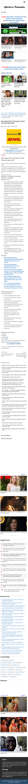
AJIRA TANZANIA (9, 113)
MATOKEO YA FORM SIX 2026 (16, 17)
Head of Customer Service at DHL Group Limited (14, 365)
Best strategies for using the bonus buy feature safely (14, 565)
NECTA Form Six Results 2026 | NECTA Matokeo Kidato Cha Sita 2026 (13, 614)
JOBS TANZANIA (15, 114)
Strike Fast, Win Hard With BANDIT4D (11, 653)
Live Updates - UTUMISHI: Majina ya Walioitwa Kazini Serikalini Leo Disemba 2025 (13, 391)
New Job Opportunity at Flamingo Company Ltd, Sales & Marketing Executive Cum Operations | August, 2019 (13, 560)
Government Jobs (5, 662)
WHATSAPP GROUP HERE (17, 67)
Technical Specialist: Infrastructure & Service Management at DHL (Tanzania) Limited (13, 383)
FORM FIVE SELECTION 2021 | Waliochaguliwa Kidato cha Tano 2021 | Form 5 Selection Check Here (13, 570)
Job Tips (2, 669)
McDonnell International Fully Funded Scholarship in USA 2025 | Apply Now (12, 575)
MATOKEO (18, 669)
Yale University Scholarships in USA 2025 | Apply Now (14, 586)
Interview (3, 667)
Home (2, 113)
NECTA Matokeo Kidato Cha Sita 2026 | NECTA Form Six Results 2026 (13, 617)
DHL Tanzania (4, 114)
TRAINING (17, 674)
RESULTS (2, 674)
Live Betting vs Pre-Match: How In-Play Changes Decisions (13, 629)
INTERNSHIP (14, 665)
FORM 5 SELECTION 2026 (14, 18)
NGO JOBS (9, 672)
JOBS (9, 114)
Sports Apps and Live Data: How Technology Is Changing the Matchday (13, 600)
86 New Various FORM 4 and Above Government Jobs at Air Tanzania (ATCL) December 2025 (14, 405)
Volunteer (11, 676)
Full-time (8, 174)
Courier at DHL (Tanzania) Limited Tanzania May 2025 (7, 355)
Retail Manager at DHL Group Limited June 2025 (14, 374)
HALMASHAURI (16, 662)
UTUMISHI (3, 676)
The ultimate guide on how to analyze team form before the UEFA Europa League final (13, 647)
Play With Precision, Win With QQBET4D (11, 651)
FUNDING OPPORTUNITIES (6, 660)
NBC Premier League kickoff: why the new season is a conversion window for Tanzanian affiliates (13, 606)
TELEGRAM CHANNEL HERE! (14, 69)
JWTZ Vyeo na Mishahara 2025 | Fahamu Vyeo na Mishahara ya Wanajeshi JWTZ (14, 555)
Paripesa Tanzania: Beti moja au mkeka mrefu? (12, 608)
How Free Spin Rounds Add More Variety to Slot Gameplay (13, 626)
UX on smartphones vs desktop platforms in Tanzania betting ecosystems (12, 632)
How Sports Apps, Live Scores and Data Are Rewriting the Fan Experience (12, 603)
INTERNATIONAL (4, 665)
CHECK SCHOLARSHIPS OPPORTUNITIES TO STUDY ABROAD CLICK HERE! (11, 266)
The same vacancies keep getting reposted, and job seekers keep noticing (13, 387)
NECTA (2, 672)
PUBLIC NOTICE (19, 672)
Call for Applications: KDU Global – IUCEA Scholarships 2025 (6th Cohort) (14, 590)
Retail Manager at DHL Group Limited (11, 377)
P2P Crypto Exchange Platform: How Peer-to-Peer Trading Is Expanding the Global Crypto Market (12, 636)
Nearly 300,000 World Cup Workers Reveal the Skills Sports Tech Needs (13, 611)
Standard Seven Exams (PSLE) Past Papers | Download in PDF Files (13, 544)
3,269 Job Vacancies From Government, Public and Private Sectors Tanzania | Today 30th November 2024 (12, 550)
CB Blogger (17, 782)
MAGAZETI (10, 669)
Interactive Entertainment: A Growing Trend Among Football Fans (12, 623)
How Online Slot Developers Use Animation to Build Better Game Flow (12, 620)
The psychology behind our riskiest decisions (12, 650)
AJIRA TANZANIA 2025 (19, 113)
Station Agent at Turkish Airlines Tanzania (12, 422)
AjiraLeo (12, 781)
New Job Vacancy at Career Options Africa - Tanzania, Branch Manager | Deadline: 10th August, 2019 (12, 581)
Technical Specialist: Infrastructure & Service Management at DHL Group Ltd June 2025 (13, 380)
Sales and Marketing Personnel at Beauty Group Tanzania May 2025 (21, 355)
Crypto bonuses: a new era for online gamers (12, 642)
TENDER (9, 674)
